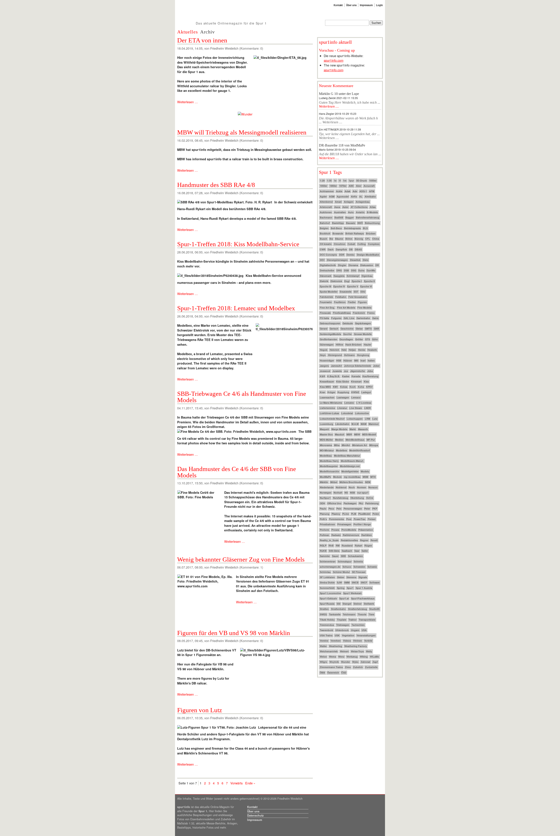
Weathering (335, 646)
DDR (341, 254)
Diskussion (366, 265)
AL (360, 196)
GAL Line (349, 318)
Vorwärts (236, 783)
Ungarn (355, 630)
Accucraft (369, 185)
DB (351, 249)
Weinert (344, 651)
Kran (322, 392)
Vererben (336, 640)
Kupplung (343, 392)
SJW (339, 582)
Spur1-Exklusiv (328, 598)
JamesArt (336, 365)
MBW (357, 434)
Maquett (324, 429)
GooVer (347, 334)
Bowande (337, 233)
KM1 (335, 386)
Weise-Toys (357, 651)
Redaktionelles (349, 540)
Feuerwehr (326, 302)
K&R (322, 376)
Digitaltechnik (328, 265)
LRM (367, 418)
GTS (367, 339)
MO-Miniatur (327, 450)
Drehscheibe (327, 270)
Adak (347, 191)
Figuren (362, 302)
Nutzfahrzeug (340, 497)
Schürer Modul (341, 572)
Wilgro (323, 661)
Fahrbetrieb (326, 296)
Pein (338, 508)
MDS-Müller (326, 439)
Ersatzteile (346, 291)
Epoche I (357, 281)
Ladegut (366, 392)
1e (335, 180)
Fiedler (352, 302)
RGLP (323, 545)
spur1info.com (333, 60)
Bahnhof (325, 223)
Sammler (325, 556)
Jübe (370, 371)
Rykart (358, 545)
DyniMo (371, 270)
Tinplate (341, 619)
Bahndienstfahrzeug (367, 217)
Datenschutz (255, 815)
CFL (367, 238)
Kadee (345, 376)
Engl (347, 281)
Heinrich (334, 349)
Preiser (372, 519)
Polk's (323, 519)
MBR (349, 434)
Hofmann (349, 355)
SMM (347, 582)
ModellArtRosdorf (359, 450)
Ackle (339, 191)
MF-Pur (371, 439)
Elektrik (324, 281)
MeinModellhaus (355, 439)
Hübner (347, 360)
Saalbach (347, 550)
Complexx (374, 244)
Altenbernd (326, 201)
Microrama (326, 445)
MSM (365, 476)
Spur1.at (344, 598)
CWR (323, 249)
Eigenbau (367, 276)
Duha (361, 270)
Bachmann (326, 217)
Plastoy (336, 513)
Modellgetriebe (350, 471)
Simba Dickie (327, 582)
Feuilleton (340, 302)
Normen (361, 487)
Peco (331, 508)
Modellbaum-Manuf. (352, 461)
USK (337, 635)
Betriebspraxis (352, 228)
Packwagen (350, 503)
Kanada (356, 376)
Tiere (371, 614)
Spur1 (350, 588)
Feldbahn (340, 296)
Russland (347, 545)
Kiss (366, 381)
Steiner (358, 603)
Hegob (323, 349)
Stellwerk (369, 603)
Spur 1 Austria (364, 588)
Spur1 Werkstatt (352, 593)
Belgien (324, 228)
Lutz (374, 418)
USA (364, 630)
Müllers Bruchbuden (351, 482)
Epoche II (369, 281)
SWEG (323, 614)
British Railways (354, 233)
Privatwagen (344, 524)
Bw (331, 238)
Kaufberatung (370, 376)
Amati (338, 201)
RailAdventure (351, 535)
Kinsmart (356, 381)
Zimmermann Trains (331, 667)
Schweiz (372, 566)
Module (337, 476)
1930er (372, 180)
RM (338, 545)
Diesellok (355, 260)
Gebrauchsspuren (330, 323)
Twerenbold (326, 630)
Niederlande (327, 487)
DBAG (358, 249)
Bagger (349, 217)
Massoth (363, 429)
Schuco (347, 566)
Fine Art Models (346, 307)
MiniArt (346, 445)
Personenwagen (353, 508)
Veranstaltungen (366, 635)
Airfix (354, 196)
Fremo (371, 312)
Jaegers (324, 365)
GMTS (368, 328)
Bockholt (325, 233)
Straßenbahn (338, 609)
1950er (323, 185)
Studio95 (374, 609)
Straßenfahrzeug (357, 609)
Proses (335, 529)
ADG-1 (363, 191)
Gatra (375, 318)
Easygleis (339, 276)
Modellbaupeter (329, 466)
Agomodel (343, 196)
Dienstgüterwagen (337, 260)
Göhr (375, 339)
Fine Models (364, 307)
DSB (346, 270)
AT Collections (359, 207)
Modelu (365, 471)
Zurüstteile (371, 667)
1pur (351, 180)
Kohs (361, 386)
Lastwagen (343, 397)
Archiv (207, 32)
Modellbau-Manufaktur (347, 455)
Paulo (323, 508)
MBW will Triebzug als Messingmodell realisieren (241, 132)
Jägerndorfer (357, 371)
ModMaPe (325, 476)
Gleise (359, 328)
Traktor (352, 619)
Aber (358, 185)
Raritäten (366, 535)
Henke (361, 349)
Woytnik (334, 661)
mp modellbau (352, 476)
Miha (337, 445)
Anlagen (349, 201)
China (375, 238)
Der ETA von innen (202, 40)
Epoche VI (366, 286)
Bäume (339, 238)
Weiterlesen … (187, 101)
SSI (338, 603)
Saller (365, 550)
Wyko (355, 661)
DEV (322, 260)
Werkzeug (352, 656)
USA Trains (326, 635)
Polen (376, 513)
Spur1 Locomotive (330, 593)
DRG (339, 270)
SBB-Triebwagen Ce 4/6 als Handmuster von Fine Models (241, 396)
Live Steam (355, 408)
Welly (369, 651)
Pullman (324, 535)
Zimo (348, 667)
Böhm (348, 238)
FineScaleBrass (342, 312)
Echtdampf (353, 276)
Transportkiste (367, 619)
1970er (342, 185)
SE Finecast (359, 572)
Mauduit (339, 434)
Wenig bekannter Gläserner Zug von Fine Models (240, 559)
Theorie (362, 614)
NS (346, 492)
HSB (338, 360)
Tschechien (358, 625)
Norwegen (325, 492)
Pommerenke (336, 519)
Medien (339, 439)
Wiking (364, 656)
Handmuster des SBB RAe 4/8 (216, 184)
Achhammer (327, 191)
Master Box (326, 434)
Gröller (359, 339)
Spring (341, 588)
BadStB (338, 217)
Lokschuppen (355, 418)
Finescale (325, 312)
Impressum (366, 5)
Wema (332, 656)
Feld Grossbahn (357, 296)
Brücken (371, 233)
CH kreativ (326, 244)
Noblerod (341, 487)
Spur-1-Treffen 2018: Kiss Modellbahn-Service (238, 244)
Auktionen (326, 212)
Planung (324, 513)
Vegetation (348, 635)
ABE (351, 185)
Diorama (353, 265)
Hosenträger (327, 360)
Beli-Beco (336, 228)
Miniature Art (359, 445)
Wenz (341, 656)
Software (374, 582)
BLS (365, 228)
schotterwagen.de (330, 566)
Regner (364, 540)
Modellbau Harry (329, 461)
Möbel (333, 482)
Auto (351, 212)
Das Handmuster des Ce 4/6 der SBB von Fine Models (236, 472)
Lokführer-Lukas (329, 413)
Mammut (374, 424)
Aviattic (360, 212)
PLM (353, 513)
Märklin (324, 482)
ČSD (343, 672)
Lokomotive (362, 413)
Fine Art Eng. (327, 307)
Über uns (351, 5)
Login (379, 5)
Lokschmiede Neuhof (332, 418)
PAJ (361, 503)
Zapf (375, 661)
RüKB (323, 550)
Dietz (365, 260)
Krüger (331, 392)
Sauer (335, 556)
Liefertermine (327, 408)
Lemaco (355, 397)
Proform (324, 529)
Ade (355, 191)
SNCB (355, 582)
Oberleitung (357, 497)
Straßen (324, 609)
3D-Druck (361, 180)
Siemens (351, 577)
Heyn (323, 355)
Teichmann (349, 614)
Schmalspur (345, 561)
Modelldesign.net (350, 466)
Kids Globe (342, 381)
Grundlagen (346, 339)
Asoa (337, 207)
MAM (363, 424)
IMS (356, 360)
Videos (347, 640)
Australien (340, 212)
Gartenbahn (363, 318)
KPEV (369, 386)
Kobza (343, 386)
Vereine (324, 640)
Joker (376, 365)
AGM (331, 196)
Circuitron (339, 244)
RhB (331, 545)
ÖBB (322, 672)
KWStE (355, 392)
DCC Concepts (328, 254)
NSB (352, 492)
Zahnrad (365, 661)
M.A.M (355, 424)
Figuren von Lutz (199, 710)
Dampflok (341, 249)
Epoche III (325, 286)
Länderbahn (342, 424)
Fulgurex (336, 318)
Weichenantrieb (329, 651)
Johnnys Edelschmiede (357, 365)
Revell (374, 540)
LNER (367, 408)
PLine (345, 513)
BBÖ (360, 223)
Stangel (347, 603)
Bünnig (359, 238)
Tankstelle (335, 614)
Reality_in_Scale (329, 540)
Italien (371, 360)
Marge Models (339, 429)
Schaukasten (355, 556)
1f (340, 180)
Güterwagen (327, 344)
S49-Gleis (334, 550)
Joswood (325, 371)
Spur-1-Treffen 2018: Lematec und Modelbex (236, 308)
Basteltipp (338, 223)
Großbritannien (328, 339)
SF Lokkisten (327, 577)
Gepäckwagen (363, 323)
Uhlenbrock (342, 630)
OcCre (369, 497)
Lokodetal (347, 413)
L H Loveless (363, 402)
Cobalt (351, 244)
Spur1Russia (327, 603)
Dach (331, 249)
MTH (373, 476)
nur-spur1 (363, 492)
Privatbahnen (327, 524)
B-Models (372, 212)
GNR (376, 328)
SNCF (364, 582)
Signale (363, 577)
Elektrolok (336, 281)
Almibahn (370, 196)
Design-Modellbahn (368, 254)
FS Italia (324, 318)
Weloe (323, 656)
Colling (361, 244)
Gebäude (348, 323)
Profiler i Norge (362, 524)
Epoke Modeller (329, 291)
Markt (353, 429)
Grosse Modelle (363, 334)
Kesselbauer (327, 381)
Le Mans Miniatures (331, 402)
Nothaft (338, 492)
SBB (343, 556)
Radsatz (336, 535)
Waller (323, 646)
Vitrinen (357, 640)
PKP (374, 508)
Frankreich (359, 312)
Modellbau (326, 455)
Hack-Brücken (353, 344)
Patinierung (372, 503)
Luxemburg (326, 424)
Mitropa (373, 445)
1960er (333, 185)
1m (344, 180)
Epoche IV (339, 286)
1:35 (329, 180)
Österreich (333, 672)
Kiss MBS (325, 386)
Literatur (342, 408)
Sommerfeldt (327, 588)
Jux (346, 371)
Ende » (250, 783)
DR (377, 265)
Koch (353, 386)
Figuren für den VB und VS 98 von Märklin (233, 632)
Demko (350, 254)
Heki (343, 349)
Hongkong (363, 355)
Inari (363, 360)
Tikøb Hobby (327, 619)
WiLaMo (374, 656)
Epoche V (352, 286)
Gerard (323, 328)
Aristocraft (326, 207)
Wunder (345, 661)
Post (349, 519)
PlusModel (364, 513)
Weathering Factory (355, 646)
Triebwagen (342, 625)
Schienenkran (328, 561)
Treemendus (327, 625)
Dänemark (325, 276)
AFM (371, 191)
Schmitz (358, 561)
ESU (362, 291)
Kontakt (338, 5)
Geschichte (347, 328)
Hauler (367, 344)
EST (356, 291)
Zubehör (358, 667)
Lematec (349, 402)
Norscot (373, 487)
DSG (353, 270)
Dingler (342, 265)
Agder (323, 196)
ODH (322, 503)
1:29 (322, 180)
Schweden (359, 566)
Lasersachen (327, 397)
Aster (345, 207)
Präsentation (365, 529)
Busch (323, 238)
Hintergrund (335, 355)
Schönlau (325, 572)
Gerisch (334, 328)
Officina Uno (334, 503)
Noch (352, 487)
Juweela (337, 371)
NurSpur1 (325, 497)
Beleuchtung (372, 223)
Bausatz (350, 223)
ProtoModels (348, 529)
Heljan (352, 349)
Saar (356, 550)
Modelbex (341, 450)
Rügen (368, 545)
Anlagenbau (363, 201)
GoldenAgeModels (330, 334)
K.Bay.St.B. (333, 376)
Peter (367, 508)
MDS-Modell (369, 434)
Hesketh (372, 349)
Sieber (340, 577)
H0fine (339, 344)
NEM (367, 482)
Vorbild (368, 640)
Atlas (373, 207)
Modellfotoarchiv (329, 471)
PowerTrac (360, 519)
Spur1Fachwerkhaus (362, 598)
